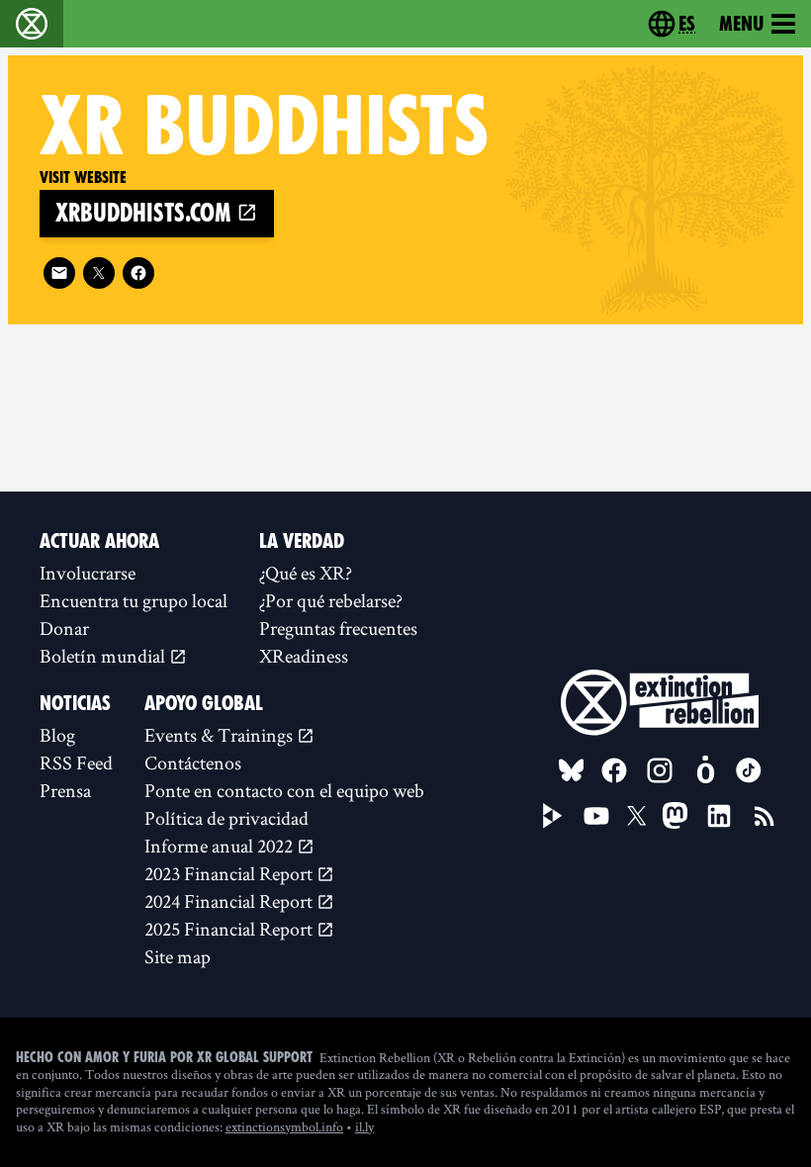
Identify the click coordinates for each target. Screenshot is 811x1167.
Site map (177, 956)
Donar (64, 628)
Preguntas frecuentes (338, 628)
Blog (57, 735)
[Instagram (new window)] (659, 770)
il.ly (364, 1126)
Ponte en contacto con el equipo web (284, 790)
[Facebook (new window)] (138, 273)
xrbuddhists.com (145, 213)
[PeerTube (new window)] (553, 816)
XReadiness (303, 656)
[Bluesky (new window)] (571, 770)
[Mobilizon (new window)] (705, 770)
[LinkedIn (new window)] (719, 816)
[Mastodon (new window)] (675, 815)
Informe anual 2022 (220, 845)
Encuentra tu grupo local (133, 600)
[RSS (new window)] (764, 816)
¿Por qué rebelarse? (331, 600)
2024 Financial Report (230, 901)
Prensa (65, 790)
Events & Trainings (220, 735)
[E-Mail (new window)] (59, 273)
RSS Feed (76, 762)
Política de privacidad (226, 818)
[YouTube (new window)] (596, 816)
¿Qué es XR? (305, 572)
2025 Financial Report (230, 929)
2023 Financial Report (230, 873)
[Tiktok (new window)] (748, 770)
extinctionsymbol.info (284, 1126)
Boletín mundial (104, 656)
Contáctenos (192, 762)
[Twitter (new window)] (99, 273)
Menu (741, 24)
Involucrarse (87, 572)
